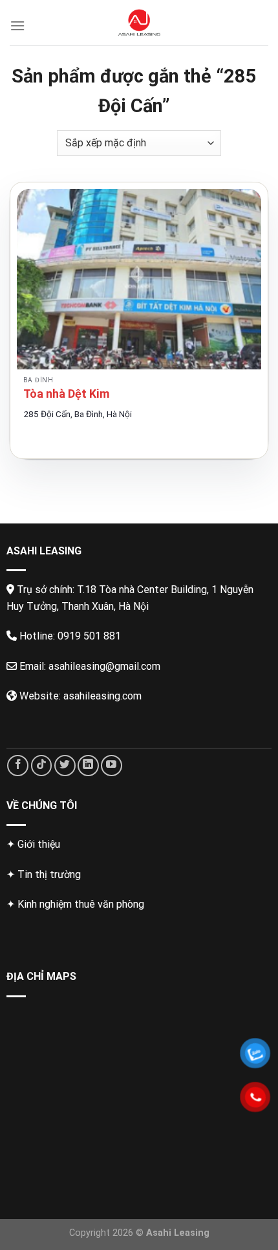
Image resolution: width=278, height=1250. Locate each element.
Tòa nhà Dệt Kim (66, 393)
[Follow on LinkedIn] (88, 765)
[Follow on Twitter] (65, 765)
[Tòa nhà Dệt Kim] (139, 279)
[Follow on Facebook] (17, 765)
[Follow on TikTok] (41, 765)
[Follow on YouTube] (111, 765)
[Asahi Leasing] (139, 22)
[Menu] (17, 25)
